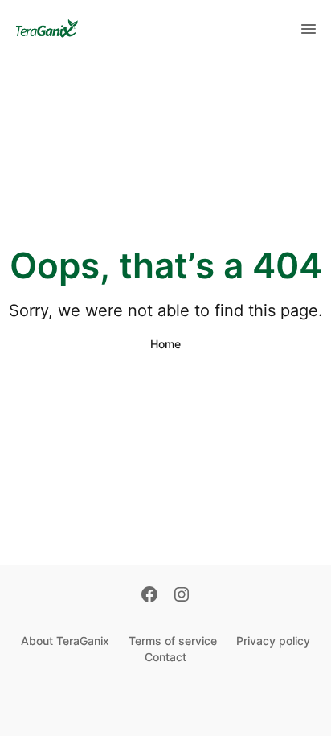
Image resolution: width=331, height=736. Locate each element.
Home (165, 344)
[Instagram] (181, 596)
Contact (165, 657)
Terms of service (173, 641)
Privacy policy (273, 641)
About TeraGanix (65, 641)
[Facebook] (149, 596)
